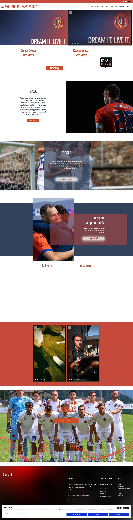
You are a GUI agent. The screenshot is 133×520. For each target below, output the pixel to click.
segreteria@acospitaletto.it (106, 496)
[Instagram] (120, 2)
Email (70, 489)
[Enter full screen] (130, 43)
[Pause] (70, 43)
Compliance (120, 495)
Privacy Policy (121, 497)
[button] (97, 6)
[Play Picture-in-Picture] (127, 43)
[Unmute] (72, 43)
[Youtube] (126, 2)
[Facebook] (123, 2)
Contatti (7, 475)
